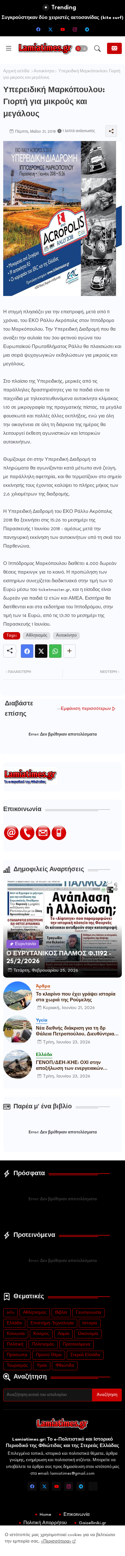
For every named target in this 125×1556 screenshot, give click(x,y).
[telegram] (86, 29)
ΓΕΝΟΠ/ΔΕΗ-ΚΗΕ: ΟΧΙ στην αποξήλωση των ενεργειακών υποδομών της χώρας (69, 1065)
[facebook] (38, 29)
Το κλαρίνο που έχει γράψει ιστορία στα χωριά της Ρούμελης (75, 997)
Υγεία (42, 1366)
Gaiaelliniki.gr (92, 1523)
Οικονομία (88, 1334)
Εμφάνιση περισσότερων (86, 709)
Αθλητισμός (36, 636)
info (10, 1312)
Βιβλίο (61, 1312)
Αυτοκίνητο (44, 71)
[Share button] (69, 651)
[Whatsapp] (55, 651)
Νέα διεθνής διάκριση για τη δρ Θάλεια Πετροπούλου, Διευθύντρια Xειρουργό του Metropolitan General (78, 1031)
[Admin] (92, 1486)
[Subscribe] (114, 48)
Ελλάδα (14, 1323)
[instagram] (74, 29)
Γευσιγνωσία (88, 1312)
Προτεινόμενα (76, 1344)
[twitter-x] (50, 29)
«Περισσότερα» (56, 1541)
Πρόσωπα (17, 1355)
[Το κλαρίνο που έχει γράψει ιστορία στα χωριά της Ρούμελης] (17, 995)
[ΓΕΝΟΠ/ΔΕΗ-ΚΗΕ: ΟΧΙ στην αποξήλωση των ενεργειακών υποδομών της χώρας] (17, 1064)
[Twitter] (41, 651)
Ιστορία (89, 1323)
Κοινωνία (16, 1334)
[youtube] (62, 29)
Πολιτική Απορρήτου (45, 1523)
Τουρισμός (17, 1366)
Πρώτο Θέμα (49, 1355)
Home (45, 1514)
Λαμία (63, 1334)
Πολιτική (15, 1344)
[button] (81, 48)
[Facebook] (27, 651)
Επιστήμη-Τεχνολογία (52, 1323)
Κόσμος (41, 1334)
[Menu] (8, 48)
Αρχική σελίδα (16, 71)
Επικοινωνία (76, 1514)
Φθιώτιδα (64, 1366)
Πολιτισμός (43, 1344)
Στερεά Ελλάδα (85, 1355)
